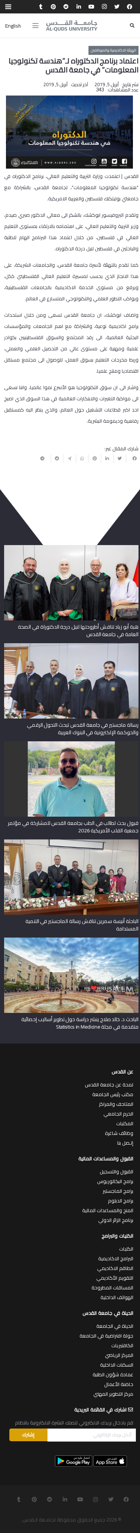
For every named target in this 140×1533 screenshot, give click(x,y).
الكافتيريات (122, 1345)
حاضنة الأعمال (118, 1384)
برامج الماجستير (118, 1190)
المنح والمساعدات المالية (107, 1210)
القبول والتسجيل (116, 1171)
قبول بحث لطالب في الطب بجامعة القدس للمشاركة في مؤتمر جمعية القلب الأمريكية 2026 (73, 826)
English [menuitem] (13, 26)
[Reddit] (66, 6)
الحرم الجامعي (118, 1113)
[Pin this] (94, 458)
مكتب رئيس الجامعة (112, 1094)
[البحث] (132, 25)
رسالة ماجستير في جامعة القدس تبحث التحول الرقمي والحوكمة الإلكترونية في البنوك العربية (83, 728)
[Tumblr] (40, 6)
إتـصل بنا (125, 1142)
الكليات (126, 1248)
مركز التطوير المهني (113, 1393)
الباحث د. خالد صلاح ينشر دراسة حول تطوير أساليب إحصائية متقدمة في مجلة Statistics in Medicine (79, 1023)
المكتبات (124, 1123)
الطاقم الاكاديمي (115, 1268)
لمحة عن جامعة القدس (109, 1084)
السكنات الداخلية (116, 1364)
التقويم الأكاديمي (114, 1277)
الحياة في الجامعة (114, 1325)
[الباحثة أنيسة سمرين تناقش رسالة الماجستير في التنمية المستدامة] (71, 842)
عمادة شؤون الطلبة (113, 1374)
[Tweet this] (119, 458)
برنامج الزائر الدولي (115, 1220)
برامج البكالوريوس (115, 1181)
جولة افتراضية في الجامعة (106, 1335)
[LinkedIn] (79, 6)
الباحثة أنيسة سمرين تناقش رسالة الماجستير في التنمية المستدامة (82, 924)
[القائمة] (35, 25)
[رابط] (71, 25)
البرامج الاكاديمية (115, 1258)
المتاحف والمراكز (116, 1103)
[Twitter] (117, 6)
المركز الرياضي (119, 1355)
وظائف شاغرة (119, 1133)
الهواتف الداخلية (116, 1297)
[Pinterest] (53, 6)
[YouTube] (91, 6)
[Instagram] (104, 6)
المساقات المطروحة (112, 1287)
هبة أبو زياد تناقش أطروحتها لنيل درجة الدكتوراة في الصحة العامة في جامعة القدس (78, 630)
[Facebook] (129, 6)
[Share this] (132, 458)
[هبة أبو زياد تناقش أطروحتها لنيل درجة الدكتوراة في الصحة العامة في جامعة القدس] (71, 548)
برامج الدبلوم (120, 1200)
